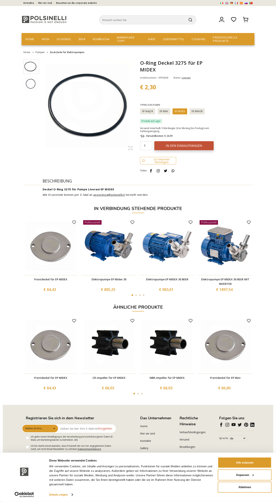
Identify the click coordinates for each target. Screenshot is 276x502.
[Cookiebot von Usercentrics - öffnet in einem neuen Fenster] (24, 494)
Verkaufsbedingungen (192, 432)
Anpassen (242, 474)
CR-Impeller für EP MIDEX (109, 378)
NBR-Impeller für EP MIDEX (167, 378)
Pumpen (40, 52)
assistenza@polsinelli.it (109, 195)
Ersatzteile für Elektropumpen (67, 52)
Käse (151, 39)
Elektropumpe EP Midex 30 (109, 279)
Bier (82, 39)
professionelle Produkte (225, 39)
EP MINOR (197, 111)
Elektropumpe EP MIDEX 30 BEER (167, 279)
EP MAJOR (147, 111)
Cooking (198, 39)
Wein (45, 39)
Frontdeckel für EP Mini (225, 378)
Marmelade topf (125, 39)
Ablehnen (244, 487)
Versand (184, 439)
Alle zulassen (244, 462)
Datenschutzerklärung (89, 449)
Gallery (144, 448)
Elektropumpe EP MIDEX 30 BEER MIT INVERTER (225, 282)
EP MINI (164, 111)
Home (29, 39)
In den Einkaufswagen (184, 146)
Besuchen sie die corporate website (76, 3)
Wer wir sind (45, 3)
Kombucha (101, 39)
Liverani (186, 77)
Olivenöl (64, 39)
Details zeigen (58, 494)
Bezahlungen (187, 447)
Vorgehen (105, 428)
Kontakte (28, 3)
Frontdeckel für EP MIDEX (50, 279)
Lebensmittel (173, 39)
